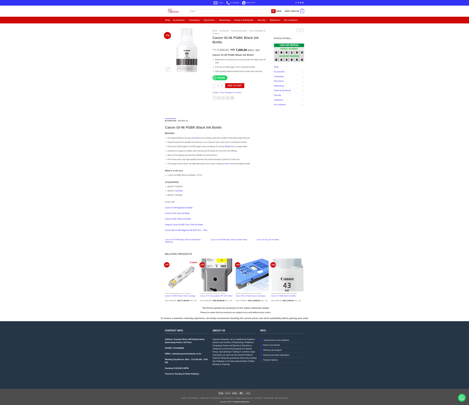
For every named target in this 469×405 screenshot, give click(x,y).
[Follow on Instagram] (298, 3)
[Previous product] (302, 30)
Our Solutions (290, 20)
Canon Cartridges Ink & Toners (231, 92)
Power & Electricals (243, 20)
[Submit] (273, 11)
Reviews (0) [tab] (183, 121)
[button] (278, 11)
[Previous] (165, 282)
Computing (194, 20)
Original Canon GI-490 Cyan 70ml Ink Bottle (184, 225)
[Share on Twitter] (219, 98)
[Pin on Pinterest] (228, 98)
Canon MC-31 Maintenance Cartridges (251, 296)
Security (261, 20)
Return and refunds (271, 345)
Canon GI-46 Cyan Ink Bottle (177, 213)
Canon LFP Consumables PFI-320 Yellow (216, 296)
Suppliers (250, 339)
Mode (227, 146)
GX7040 (178, 191)
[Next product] (298, 30)
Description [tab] (170, 121)
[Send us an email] (303, 3)
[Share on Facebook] (215, 98)
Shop (167, 20)
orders (232, 361)
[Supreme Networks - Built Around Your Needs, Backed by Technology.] (175, 11)
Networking (224, 20)
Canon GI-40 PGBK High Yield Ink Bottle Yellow (229, 240)
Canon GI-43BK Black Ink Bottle (283, 296)
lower (197, 138)
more (226, 164)
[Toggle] (302, 71)
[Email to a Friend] (224, 98)
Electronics (209, 20)
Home (215, 31)
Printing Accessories (239, 31)
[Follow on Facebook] (296, 3)
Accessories (179, 20)
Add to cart (235, 86)
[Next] (304, 282)
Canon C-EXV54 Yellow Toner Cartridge (180, 296)
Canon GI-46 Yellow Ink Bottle (178, 219)
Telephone (275, 20)
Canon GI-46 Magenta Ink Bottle (179, 208)
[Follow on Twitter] (300, 3)
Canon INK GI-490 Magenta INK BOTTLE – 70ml (186, 230)
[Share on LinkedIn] (232, 98)
